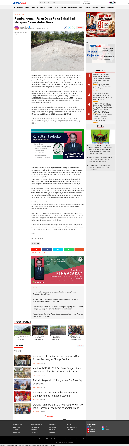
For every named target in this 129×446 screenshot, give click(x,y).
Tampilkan (80, 345)
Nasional (20, 7)
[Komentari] (79, 249)
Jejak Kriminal (71, 427)
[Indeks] (111, 2)
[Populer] (114, 2)
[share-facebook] (65, 27)
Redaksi (41, 439)
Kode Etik (53, 439)
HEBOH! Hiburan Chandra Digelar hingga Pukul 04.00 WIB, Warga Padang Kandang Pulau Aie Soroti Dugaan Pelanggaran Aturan (102, 107)
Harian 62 (16, 429)
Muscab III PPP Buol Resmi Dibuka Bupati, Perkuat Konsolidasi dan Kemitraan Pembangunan (100, 159)
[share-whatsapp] (73, 27)
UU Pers (47, 439)
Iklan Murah (86, 439)
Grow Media (70, 429)
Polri (81, 7)
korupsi (87, 7)
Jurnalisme (52, 424)
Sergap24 (52, 432)
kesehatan (95, 7)
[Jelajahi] (127, 2)
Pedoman (66, 439)
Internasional (72, 7)
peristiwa (35, 7)
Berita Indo (52, 429)
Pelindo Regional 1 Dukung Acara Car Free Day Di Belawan (57, 382)
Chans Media (35, 427)
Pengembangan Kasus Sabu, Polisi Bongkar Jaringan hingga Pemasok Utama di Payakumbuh (56, 395)
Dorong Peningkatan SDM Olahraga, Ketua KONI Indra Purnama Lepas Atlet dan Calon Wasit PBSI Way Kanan (58, 408)
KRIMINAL (42, 7)
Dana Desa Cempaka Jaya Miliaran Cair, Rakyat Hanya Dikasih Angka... (102, 86)
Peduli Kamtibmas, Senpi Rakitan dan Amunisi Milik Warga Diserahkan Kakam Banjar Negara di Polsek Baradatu (101, 78)
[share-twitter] (69, 27)
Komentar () (80, 27)
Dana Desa (110, 7)
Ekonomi (63, 7)
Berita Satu (16, 432)
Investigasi (34, 432)
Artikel (103, 7)
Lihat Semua (49, 416)
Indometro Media (18, 424)
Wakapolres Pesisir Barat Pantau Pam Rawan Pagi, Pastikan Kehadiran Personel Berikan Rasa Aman (102, 96)
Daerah (27, 7)
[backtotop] (64, 420)
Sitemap (60, 439)
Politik (56, 7)
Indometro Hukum (36, 424)
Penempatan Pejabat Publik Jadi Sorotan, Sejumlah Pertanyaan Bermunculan (100, 167)
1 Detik (69, 424)
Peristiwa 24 (16, 427)
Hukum (50, 7)
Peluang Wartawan (76, 439)
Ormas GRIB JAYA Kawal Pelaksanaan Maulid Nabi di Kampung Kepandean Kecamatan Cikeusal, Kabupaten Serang (102, 117)
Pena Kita (34, 429)
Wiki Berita (52, 427)
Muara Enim (20, 14)
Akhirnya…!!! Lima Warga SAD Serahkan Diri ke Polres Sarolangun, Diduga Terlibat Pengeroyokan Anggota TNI (57, 359)
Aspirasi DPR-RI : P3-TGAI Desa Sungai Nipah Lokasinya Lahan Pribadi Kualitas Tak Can (57, 370)
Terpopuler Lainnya (100, 122)
